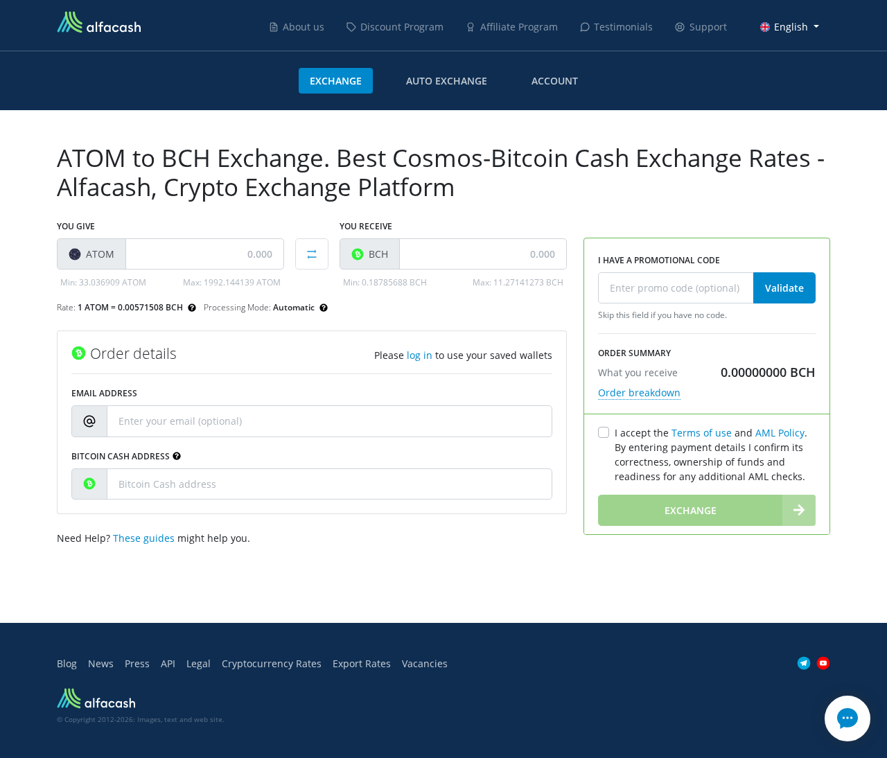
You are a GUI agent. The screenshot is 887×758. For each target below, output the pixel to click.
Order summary (634, 353)
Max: (232, 282)
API (168, 663)
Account (555, 80)
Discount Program (402, 26)
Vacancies (425, 663)
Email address (104, 393)
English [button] (791, 26)
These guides (144, 538)
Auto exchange (446, 80)
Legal (198, 663)
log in (419, 355)
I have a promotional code (659, 260)
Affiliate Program (519, 26)
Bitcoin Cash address (120, 456)
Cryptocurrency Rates (272, 663)
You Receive (366, 226)
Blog (67, 663)
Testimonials (623, 26)
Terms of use (701, 432)
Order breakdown (639, 392)
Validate (784, 287)
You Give (76, 226)
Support (708, 26)
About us (303, 26)
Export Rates (362, 663)
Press (137, 663)
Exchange (336, 80)
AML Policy (780, 432)
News (101, 663)
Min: (103, 282)
